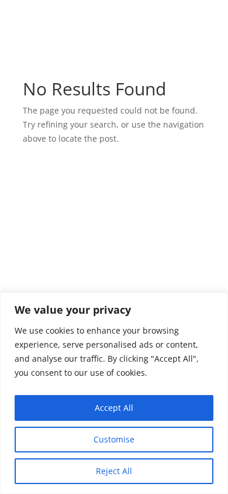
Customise (114, 439)
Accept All (114, 407)
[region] (114, 393)
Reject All (114, 470)
